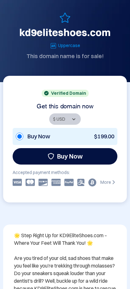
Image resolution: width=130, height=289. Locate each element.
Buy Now (70, 156)
